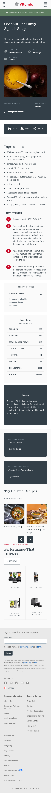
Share (40, 128)
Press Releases (10, 723)
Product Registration (35, 711)
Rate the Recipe (14, 449)
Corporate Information (13, 696)
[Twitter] (11, 683)
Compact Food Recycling (36, 613)
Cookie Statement (11, 760)
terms (39, 647)
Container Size (16, 294)
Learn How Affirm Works (13, 780)
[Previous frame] (21, 539)
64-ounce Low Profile (18, 299)
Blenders (15, 588)
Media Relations (10, 718)
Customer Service (34, 696)
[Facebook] (5, 683)
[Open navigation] (45, 4)
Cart (4, 6)
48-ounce (13, 305)
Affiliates (7, 741)
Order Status (32, 701)
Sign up (8, 653)
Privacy (7, 756)
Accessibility (9, 775)
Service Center (32, 721)
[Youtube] (22, 683)
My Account (9, 736)
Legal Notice (9, 750)
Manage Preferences (15, 112)
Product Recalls (33, 731)
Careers (7, 713)
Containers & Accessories (15, 614)
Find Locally (31, 726)
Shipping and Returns (35, 716)
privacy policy (26, 647)
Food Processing (36, 588)
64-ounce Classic (16, 302)
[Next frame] (30, 539)
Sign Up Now (13, 476)
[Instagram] (27, 683)
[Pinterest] (16, 683)
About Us (8, 701)
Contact (30, 706)
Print (27, 128)
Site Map (7, 765)
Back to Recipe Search (13, 498)
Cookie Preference (11, 770)
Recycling (8, 745)
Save (15, 128)
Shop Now (12, 561)
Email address (8, 637)
